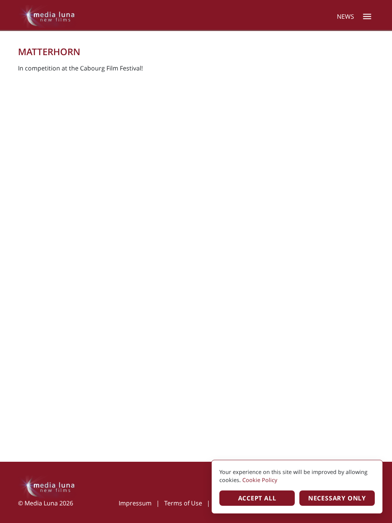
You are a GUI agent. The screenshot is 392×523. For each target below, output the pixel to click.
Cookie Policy (259, 480)
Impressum (135, 503)
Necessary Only (337, 498)
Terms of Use (183, 503)
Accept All (257, 498)
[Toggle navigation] (367, 16)
